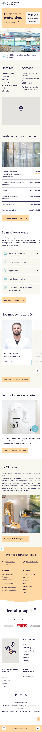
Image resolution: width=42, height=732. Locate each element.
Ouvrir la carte (7, 583)
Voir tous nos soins (11, 300)
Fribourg (26, 657)
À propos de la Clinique (13, 539)
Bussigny (26, 654)
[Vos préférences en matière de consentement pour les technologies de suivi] (2, 549)
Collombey (27, 648)
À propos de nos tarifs (13, 218)
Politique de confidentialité (13, 706)
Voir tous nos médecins (13, 379)
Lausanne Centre (29, 651)
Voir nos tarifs (9, 22)
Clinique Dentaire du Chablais (31, 78)
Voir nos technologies (13, 450)
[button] (11, 652)
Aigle (24, 644)
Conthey (26, 661)
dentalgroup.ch (21, 702)
